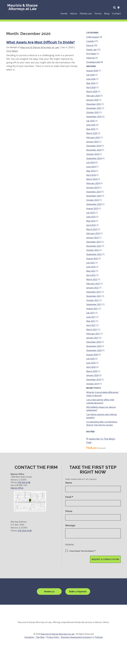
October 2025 (92, 112)
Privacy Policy (53, 637)
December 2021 (93, 292)
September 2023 (94, 204)
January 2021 (92, 337)
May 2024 (90, 170)
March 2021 (91, 329)
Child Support (92, 37)
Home (64, 13)
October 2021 (92, 300)
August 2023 (92, 208)
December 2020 (93, 342)
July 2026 (90, 74)
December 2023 (93, 191)
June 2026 (90, 79)
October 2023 (92, 200)
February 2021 (93, 333)
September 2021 (94, 304)
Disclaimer (69, 544)
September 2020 (94, 350)
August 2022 (92, 258)
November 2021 (93, 296)
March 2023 (91, 229)
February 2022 (93, 283)
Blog (106, 13)
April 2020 (91, 367)
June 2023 (90, 216)
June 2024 (90, 166)
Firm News (12, 50)
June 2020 (90, 362)
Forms (98, 13)
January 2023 (92, 237)
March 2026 (91, 91)
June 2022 (90, 266)
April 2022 (91, 275)
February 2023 (93, 233)
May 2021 (90, 321)
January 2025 (92, 141)
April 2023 (91, 225)
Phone (68, 511)
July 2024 (90, 162)
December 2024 (93, 145)
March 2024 (91, 179)
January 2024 (92, 187)
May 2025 (90, 129)
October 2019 (92, 383)
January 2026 (92, 100)
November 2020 (93, 346)
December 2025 (93, 104)
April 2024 (91, 175)
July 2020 (90, 358)
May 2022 (90, 271)
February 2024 (93, 183)
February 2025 (93, 137)
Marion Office (17, 488)
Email (69, 496)
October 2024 (92, 154)
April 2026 (91, 87)
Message (70, 525)
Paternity (90, 57)
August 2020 (92, 354)
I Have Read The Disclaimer (82, 551)
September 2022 (94, 254)
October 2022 (92, 250)
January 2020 (92, 375)
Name (68, 482)
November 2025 (93, 108)
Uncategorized (93, 62)
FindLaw (99, 637)
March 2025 (91, 133)
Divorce (89, 45)
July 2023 (90, 212)
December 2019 (93, 379)
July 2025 (90, 120)
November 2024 (93, 150)
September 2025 (94, 116)
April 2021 (91, 325)
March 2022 (91, 279)
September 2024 (94, 158)
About (73, 13)
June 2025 (90, 125)
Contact (116, 13)
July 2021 (90, 312)
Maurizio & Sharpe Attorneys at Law (39, 47)
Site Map (40, 637)
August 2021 (92, 308)
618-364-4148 (24, 482)
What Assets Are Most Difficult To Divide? (40, 42)
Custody (90, 41)
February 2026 (93, 95)
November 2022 (93, 246)
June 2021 (90, 317)
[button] (124, 637)
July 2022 (90, 262)
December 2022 (93, 241)
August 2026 (92, 70)
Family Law (86, 13)
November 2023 (93, 195)
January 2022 (92, 287)
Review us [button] (49, 591)
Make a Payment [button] (78, 591)
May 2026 (90, 83)
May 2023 (90, 221)
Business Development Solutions (76, 637)
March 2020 (91, 371)
